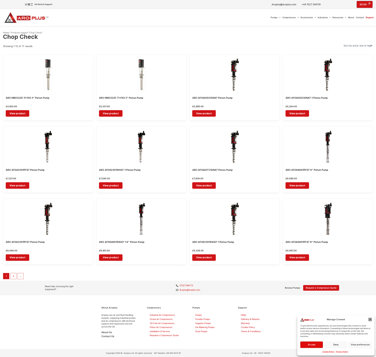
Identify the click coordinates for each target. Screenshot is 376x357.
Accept (311, 344)
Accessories (307, 17)
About (351, 17)
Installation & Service (160, 331)
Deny (336, 344)
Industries (323, 17)
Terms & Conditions (251, 331)
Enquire (370, 17)
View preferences (360, 344)
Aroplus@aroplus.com (284, 4)
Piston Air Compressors (161, 327)
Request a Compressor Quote (164, 335)
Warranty (245, 323)
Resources (338, 17)
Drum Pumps (201, 331)
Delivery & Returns (250, 319)
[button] (370, 319)
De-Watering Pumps (205, 327)
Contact (360, 17)
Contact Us (107, 336)
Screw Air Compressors (161, 319)
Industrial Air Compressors (162, 315)
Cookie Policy (328, 352)
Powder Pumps (202, 319)
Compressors (289, 17)
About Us (106, 332)
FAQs (243, 315)
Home (6, 32)
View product (17, 113)
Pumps (274, 17)
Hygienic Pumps (203, 323)
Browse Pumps (292, 288)
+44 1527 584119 (311, 4)
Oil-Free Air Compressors (162, 323)
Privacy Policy (342, 352)
